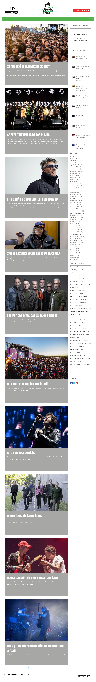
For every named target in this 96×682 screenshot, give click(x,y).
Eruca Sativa (84, 340)
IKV (86, 370)
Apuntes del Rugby (75, 276)
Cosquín (87, 311)
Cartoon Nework (83, 296)
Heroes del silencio (84, 367)
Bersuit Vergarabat (75, 290)
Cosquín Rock (74, 314)
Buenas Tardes (74, 293)
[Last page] (52, 668)
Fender (72, 346)
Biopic (83, 290)
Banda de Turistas (75, 285)
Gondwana (78, 358)
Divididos (81, 326)
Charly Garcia (74, 302)
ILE (89, 370)
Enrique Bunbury (75, 340)
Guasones (73, 361)
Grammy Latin (86, 358)
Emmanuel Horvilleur (76, 337)
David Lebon (83, 323)
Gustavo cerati (87, 364)
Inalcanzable (74, 373)
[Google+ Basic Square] (77, 383)
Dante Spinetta (74, 323)
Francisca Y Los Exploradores (78, 355)
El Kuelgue (73, 335)
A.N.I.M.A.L (82, 267)
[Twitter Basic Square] (74, 383)
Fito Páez (72, 352)
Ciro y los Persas (75, 308)
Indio (80, 373)
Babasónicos (79, 282)
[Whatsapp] (9, 8)
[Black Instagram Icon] (14, 8)
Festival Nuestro (75, 349)
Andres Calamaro (85, 270)
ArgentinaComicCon (75, 279)
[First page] (20, 668)
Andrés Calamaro (75, 273)
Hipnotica (82, 370)
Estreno (79, 343)
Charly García (83, 302)
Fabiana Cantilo (86, 343)
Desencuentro (74, 326)
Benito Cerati (78, 287)
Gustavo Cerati (81, 361)
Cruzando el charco (75, 317)
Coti (80, 314)
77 (77, 267)
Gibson (72, 358)
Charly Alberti (84, 299)
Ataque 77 (85, 279)
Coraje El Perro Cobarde (77, 311)
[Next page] (48, 668)
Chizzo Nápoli (74, 305)
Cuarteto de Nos (74, 320)
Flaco (78, 352)
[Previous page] (24, 668)
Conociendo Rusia (86, 308)
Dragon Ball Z (74, 329)
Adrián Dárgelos (74, 270)
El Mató (87, 335)
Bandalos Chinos (86, 285)
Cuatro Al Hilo (84, 320)
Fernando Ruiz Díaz (81, 346)
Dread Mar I (82, 329)
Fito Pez (83, 349)
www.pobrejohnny (16, 674)
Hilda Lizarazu (74, 370)
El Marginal (80, 335)
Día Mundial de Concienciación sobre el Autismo (80, 332)
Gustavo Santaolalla (75, 364)
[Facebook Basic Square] (71, 383)
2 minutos (73, 267)
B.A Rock (72, 282)
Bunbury (82, 293)
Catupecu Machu (75, 299)
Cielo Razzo (82, 305)
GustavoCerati (74, 367)
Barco (72, 287)
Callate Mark (73, 296)
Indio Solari (85, 373)
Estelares (73, 343)
